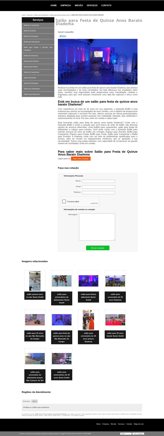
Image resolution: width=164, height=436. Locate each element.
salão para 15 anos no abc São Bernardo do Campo (35, 336)
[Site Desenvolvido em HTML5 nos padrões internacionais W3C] (126, 434)
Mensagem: (73, 214)
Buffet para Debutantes (32, 42)
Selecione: (26, 401)
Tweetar (62, 36)
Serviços (92, 5)
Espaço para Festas (31, 67)
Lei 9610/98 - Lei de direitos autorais (73, 415)
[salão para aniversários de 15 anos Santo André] (61, 358)
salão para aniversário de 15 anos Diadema (115, 297)
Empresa (66, 5)
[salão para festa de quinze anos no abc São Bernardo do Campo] (61, 319)
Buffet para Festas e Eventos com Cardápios (38, 48)
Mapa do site (139, 424)
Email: (79, 186)
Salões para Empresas (32, 94)
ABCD (34, 401)
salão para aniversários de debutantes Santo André (61, 298)
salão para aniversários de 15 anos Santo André (62, 375)
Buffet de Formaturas (31, 36)
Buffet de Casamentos (31, 25)
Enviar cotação (97, 248)
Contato (106, 5)
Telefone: (78, 192)
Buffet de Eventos (30, 31)
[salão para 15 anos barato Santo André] (115, 319)
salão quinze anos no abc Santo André (35, 295)
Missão (79, 5)
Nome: (79, 181)
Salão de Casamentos (31, 72)
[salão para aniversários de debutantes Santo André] (61, 281)
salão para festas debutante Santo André (88, 297)
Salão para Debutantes (32, 89)
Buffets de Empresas (31, 56)
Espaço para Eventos (31, 61)
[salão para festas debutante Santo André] (88, 281)
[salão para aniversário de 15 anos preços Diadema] (88, 319)
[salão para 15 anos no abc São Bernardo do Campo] (34, 319)
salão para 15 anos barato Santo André (115, 334)
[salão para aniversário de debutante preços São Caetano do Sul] (34, 358)
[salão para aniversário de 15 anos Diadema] (115, 281)
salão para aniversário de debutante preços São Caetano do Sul (35, 376)
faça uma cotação (81, 159)
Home (54, 5)
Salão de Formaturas (31, 83)
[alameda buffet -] (34, 5)
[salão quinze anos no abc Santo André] (34, 281)
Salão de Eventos (30, 78)
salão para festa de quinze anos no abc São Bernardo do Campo (61, 337)
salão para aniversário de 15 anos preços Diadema (88, 337)
